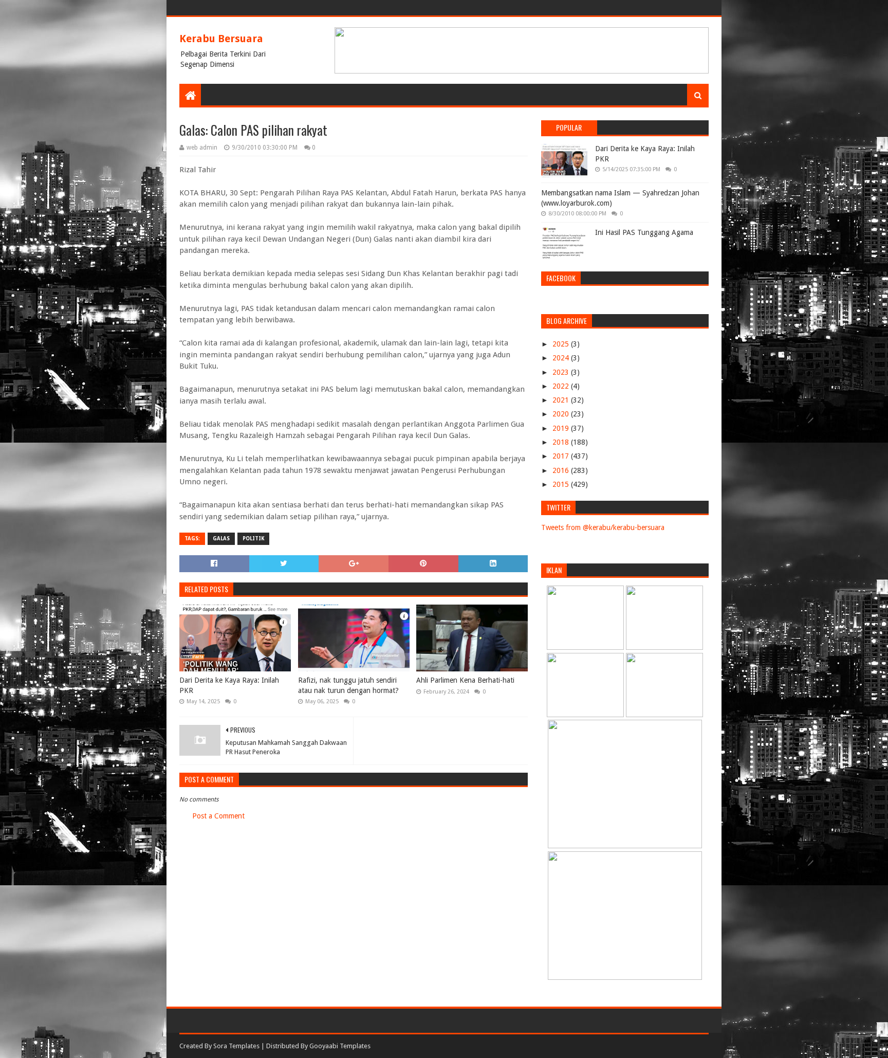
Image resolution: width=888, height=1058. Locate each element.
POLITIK (253, 538)
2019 (561, 428)
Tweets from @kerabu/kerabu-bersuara (602, 527)
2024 (561, 358)
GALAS (221, 538)
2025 (561, 344)
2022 (561, 386)
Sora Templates (236, 1046)
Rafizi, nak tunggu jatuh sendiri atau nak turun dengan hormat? (348, 685)
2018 (561, 442)
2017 (561, 456)
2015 (561, 484)
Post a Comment (218, 816)
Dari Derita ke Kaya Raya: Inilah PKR (229, 685)
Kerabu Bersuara (221, 38)
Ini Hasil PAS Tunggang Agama (644, 232)
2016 (561, 470)
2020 (561, 414)
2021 (561, 400)
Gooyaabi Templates (340, 1046)
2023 (561, 372)
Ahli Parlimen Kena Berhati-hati (465, 680)
